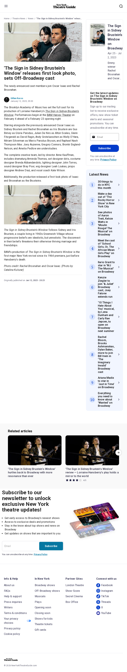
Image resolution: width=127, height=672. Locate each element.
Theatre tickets (43, 624)
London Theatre (74, 585)
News (30, 18)
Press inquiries (13, 602)
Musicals (40, 596)
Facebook (107, 585)
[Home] (64, 6)
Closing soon (42, 613)
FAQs (7, 590)
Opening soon (43, 607)
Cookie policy (12, 634)
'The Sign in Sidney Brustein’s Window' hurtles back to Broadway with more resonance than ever (31, 472)
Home (7, 18)
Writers (8, 607)
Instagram (107, 590)
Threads (106, 602)
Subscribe (104, 148)
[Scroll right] (118, 453)
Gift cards (40, 629)
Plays (38, 602)
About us (9, 585)
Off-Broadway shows (47, 590)
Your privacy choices (11, 621)
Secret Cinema (74, 596)
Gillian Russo (17, 98)
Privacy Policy (108, 159)
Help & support (13, 596)
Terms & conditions (15, 613)
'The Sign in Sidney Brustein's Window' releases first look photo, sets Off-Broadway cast (79, 18)
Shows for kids (44, 618)
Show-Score (72, 590)
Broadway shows (45, 585)
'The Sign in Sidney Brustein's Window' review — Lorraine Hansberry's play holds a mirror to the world (92, 472)
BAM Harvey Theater (59, 115)
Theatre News (18, 18)
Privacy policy (12, 628)
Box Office (71, 602)
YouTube (106, 613)
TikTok (105, 596)
